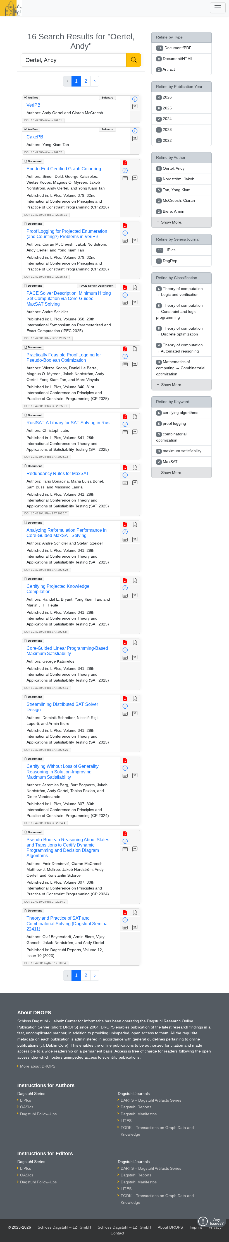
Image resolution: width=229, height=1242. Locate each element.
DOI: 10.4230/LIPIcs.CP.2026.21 (45, 214)
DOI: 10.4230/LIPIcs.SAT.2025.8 (45, 631)
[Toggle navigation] (218, 7)
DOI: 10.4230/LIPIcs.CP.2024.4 (44, 822)
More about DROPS (37, 1066)
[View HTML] (135, 287)
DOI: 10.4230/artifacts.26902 (43, 152)
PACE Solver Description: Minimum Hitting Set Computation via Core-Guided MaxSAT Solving (69, 298)
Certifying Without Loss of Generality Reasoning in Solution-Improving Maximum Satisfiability (63, 771)
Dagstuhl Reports (136, 1107)
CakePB (35, 137)
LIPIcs (25, 1100)
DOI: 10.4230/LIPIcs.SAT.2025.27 (46, 749)
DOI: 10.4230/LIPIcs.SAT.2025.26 (46, 569)
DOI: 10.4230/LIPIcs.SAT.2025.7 (45, 513)
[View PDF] (125, 163)
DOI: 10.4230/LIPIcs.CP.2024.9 (44, 901)
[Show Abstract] (125, 178)
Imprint (196, 1227)
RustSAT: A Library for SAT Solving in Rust (69, 422)
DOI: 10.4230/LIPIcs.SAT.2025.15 (46, 456)
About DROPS (170, 1227)
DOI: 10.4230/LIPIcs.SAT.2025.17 (46, 687)
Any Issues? (217, 1221)
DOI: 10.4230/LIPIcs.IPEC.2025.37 (47, 338)
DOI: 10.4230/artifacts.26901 (43, 120)
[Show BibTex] (135, 107)
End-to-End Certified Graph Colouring (64, 168)
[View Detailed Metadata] (135, 99)
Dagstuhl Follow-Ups (38, 1114)
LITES (126, 1120)
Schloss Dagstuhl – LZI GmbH (64, 1227)
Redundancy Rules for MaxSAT (58, 473)
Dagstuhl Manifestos (139, 1114)
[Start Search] (133, 60)
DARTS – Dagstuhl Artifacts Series (151, 1100)
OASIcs (26, 1107)
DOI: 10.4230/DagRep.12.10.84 (45, 963)
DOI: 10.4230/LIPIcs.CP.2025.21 (45, 405)
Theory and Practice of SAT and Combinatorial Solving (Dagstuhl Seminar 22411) (68, 923)
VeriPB (33, 105)
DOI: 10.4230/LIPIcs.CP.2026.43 (45, 276)
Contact (117, 1233)
